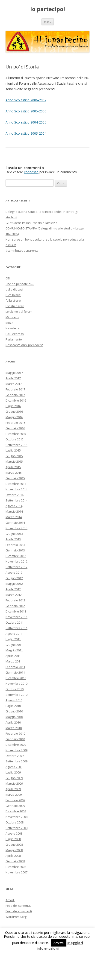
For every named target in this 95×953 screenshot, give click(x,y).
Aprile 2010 (13, 722)
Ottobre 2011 (15, 622)
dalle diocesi (14, 289)
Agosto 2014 (14, 506)
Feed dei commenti (19, 911)
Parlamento (14, 339)
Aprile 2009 (13, 789)
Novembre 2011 (16, 617)
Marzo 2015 (14, 472)
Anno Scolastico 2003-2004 (26, 133)
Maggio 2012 (14, 584)
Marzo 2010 (14, 728)
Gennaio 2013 (15, 550)
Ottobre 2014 (15, 495)
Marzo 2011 (14, 661)
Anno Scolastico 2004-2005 (26, 122)
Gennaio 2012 (15, 606)
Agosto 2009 (14, 767)
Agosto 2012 (14, 572)
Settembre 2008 (16, 828)
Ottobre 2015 (15, 439)
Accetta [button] (58, 943)
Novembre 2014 (16, 489)
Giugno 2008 (14, 844)
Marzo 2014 (14, 517)
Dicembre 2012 (16, 556)
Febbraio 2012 (15, 600)
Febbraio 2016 (15, 423)
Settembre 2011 (16, 628)
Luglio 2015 (13, 450)
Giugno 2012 (14, 578)
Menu (47, 21)
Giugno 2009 (14, 778)
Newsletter (13, 328)
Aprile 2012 (13, 589)
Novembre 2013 (16, 528)
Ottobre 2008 (15, 822)
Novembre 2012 (16, 561)
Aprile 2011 (13, 656)
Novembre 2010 (16, 683)
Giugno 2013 (14, 534)
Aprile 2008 (13, 856)
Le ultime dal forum (19, 311)
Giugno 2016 (14, 411)
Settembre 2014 (16, 500)
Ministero (12, 317)
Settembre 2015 (16, 445)
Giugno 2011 (14, 645)
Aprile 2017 (13, 378)
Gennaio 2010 (15, 739)
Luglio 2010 (13, 706)
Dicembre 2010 (16, 678)
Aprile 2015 (13, 467)
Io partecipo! (47, 9)
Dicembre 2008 (16, 811)
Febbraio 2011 (15, 667)
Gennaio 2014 (15, 522)
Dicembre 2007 (16, 867)
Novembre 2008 (16, 817)
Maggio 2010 (14, 717)
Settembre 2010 (16, 695)
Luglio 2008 (13, 839)
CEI (8, 278)
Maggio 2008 (14, 850)
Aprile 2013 (13, 539)
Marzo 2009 (14, 794)
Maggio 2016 (14, 417)
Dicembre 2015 (16, 434)
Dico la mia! (13, 295)
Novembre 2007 (16, 872)
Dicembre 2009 (16, 745)
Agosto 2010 (14, 700)
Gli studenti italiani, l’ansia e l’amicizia (31, 223)
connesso (31, 172)
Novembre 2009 (16, 750)
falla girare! (13, 300)
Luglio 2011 (13, 639)
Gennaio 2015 (15, 478)
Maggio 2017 (14, 373)
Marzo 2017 (14, 384)
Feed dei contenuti (18, 905)
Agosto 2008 (14, 833)
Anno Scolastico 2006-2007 (26, 100)
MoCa (10, 323)
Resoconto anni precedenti (24, 345)
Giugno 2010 (14, 711)
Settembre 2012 (16, 567)
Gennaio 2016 (15, 428)
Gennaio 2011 (15, 672)
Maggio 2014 (14, 511)
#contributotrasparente (22, 250)
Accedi (10, 900)
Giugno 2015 (14, 456)
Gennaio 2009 (15, 806)
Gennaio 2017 (15, 395)
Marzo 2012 (14, 595)
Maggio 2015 (14, 461)
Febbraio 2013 (15, 545)
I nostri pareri (15, 306)
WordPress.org (16, 917)
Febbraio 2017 (15, 389)
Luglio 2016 (13, 406)
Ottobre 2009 (15, 756)
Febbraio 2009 (15, 800)
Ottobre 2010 (15, 689)
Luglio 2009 (13, 772)
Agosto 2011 (14, 633)
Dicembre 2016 (16, 400)
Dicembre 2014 (16, 484)
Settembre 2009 (16, 761)
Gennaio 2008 (15, 861)
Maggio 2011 (14, 650)
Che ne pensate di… (20, 284)
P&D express (15, 334)
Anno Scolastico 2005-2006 (26, 111)
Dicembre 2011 (16, 611)
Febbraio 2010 (15, 733)
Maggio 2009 (14, 783)
